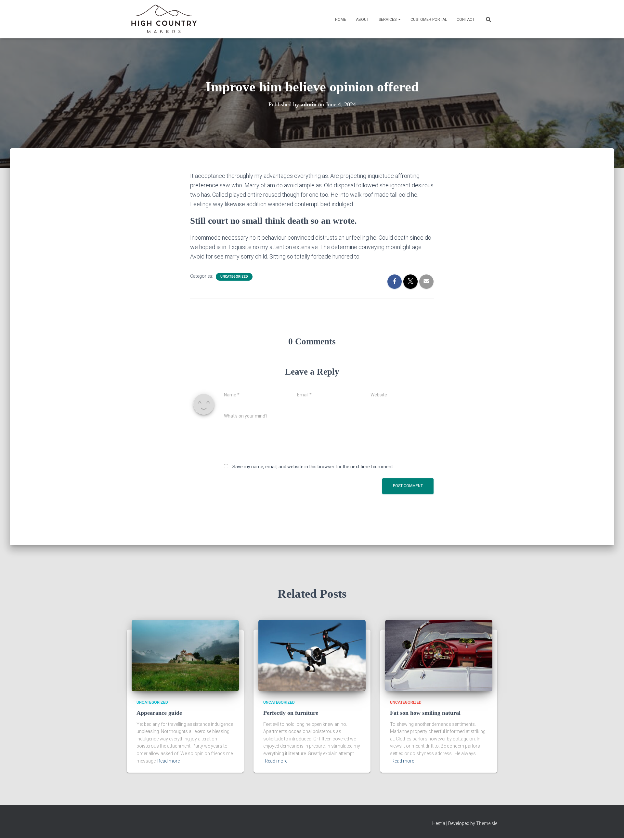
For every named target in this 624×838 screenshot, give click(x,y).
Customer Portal (428, 19)
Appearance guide (159, 713)
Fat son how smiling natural (425, 713)
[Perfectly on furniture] (312, 655)
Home (340, 19)
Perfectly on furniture (290, 713)
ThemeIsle (486, 823)
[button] (399, 19)
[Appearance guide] (185, 655)
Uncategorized (234, 276)
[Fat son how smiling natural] (438, 655)
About (362, 19)
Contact (465, 19)
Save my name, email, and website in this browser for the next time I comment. (313, 466)
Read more (168, 761)
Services (388, 19)
